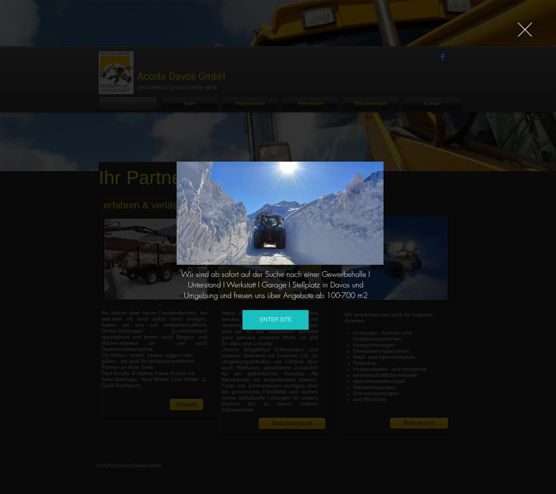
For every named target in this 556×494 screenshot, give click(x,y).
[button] (525, 30)
